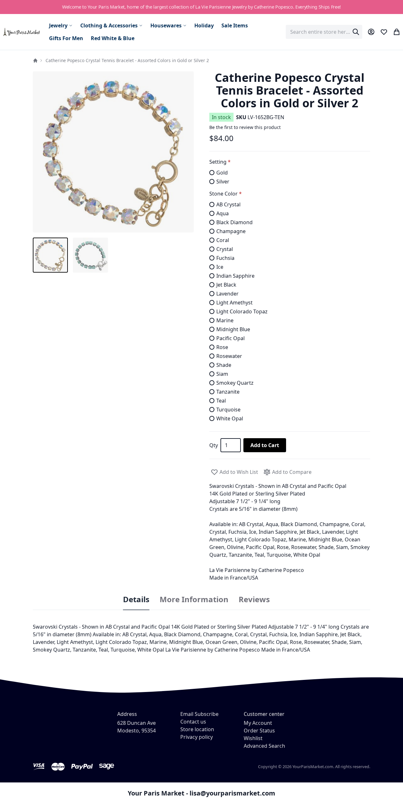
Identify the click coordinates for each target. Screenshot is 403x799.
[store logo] (22, 32)
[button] (113, 151)
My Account (258, 722)
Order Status (259, 730)
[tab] (136, 599)
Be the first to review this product (245, 127)
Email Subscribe (199, 713)
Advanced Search (264, 745)
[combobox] (324, 32)
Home (35, 60)
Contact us (193, 721)
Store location (197, 729)
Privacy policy (196, 736)
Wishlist (253, 738)
